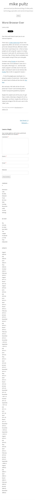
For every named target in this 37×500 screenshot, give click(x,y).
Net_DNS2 (4, 229)
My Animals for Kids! (4, 225)
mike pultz (18, 4)
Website (4, 170)
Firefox (4, 72)
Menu (18, 15)
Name (4, 156)
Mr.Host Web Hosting (4, 202)
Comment (5, 137)
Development (18, 107)
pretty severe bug (14, 42)
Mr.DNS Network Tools (4, 196)
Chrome (13, 61)
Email (4, 163)
